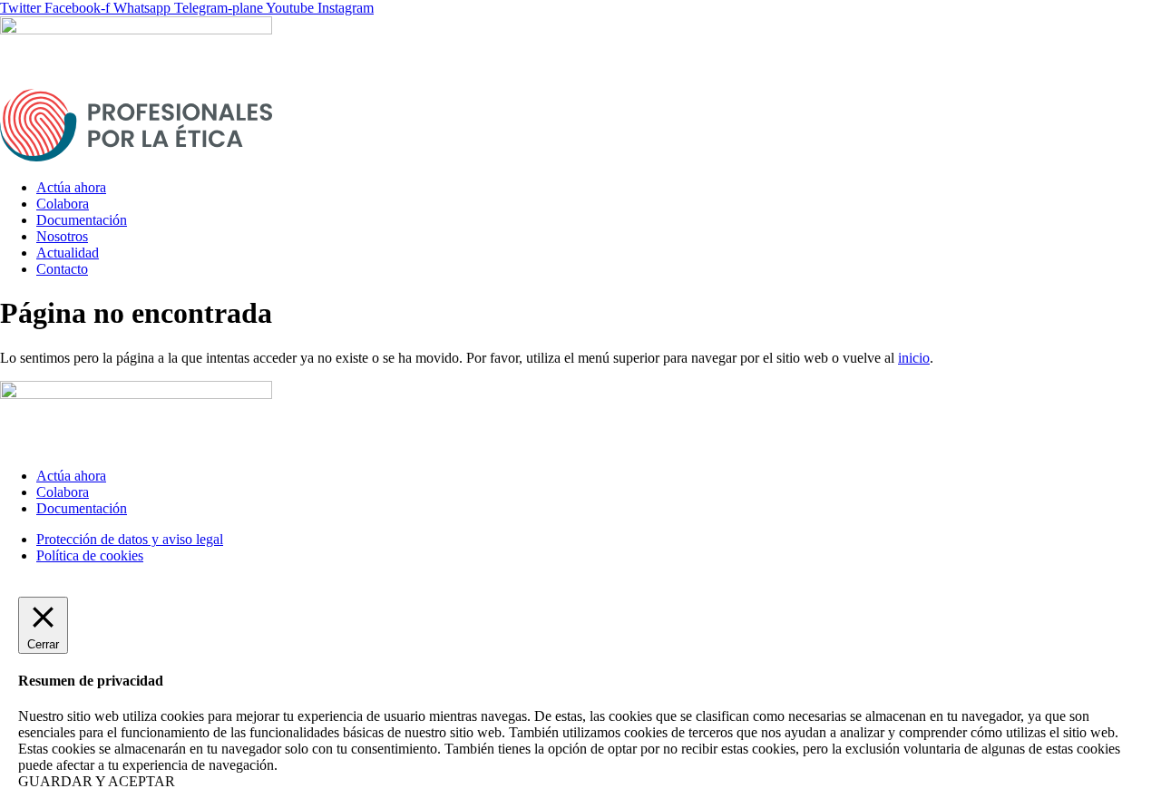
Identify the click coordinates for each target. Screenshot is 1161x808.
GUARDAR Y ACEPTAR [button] (96, 781)
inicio (914, 357)
